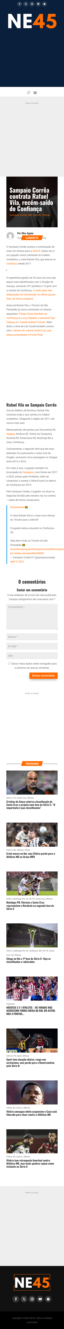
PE (15, 798)
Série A (9, 850)
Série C (9, 798)
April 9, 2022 (17, 561)
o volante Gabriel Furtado (31, 322)
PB (30, 899)
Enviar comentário (43, 675)
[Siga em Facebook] (19, 4)
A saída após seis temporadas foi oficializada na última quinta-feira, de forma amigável (31, 294)
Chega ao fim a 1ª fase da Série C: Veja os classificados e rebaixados (28, 960)
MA (30, 215)
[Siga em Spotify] (44, 4)
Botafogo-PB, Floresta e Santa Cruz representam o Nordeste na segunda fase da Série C (30, 905)
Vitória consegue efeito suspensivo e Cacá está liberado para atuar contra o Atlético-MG (31, 1113)
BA (15, 850)
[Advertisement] (32, 60)
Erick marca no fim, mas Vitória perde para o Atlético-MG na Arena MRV (30, 855)
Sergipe (10, 433)
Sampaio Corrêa (18, 215)
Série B (37, 215)
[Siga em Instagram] (32, 4)
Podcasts (10, 1004)
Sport (19, 1056)
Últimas (46, 215)
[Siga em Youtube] (38, 4)
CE (27, 899)
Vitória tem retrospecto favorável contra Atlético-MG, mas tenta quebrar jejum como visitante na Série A (30, 1163)
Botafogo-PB (19, 899)
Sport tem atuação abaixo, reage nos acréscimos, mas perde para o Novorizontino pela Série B (30, 1062)
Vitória (27, 850)
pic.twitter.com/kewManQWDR (27, 553)
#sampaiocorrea (40, 549)
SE (12, 955)
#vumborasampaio (20, 549)
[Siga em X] (25, 4)
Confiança (12, 263)
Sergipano (28, 472)
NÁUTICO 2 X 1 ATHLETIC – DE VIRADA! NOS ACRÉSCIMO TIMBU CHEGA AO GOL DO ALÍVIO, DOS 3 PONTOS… (30, 1011)
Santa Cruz (21, 798)
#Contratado (17, 507)
